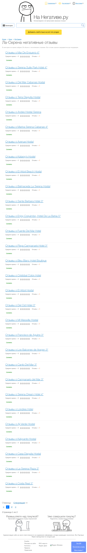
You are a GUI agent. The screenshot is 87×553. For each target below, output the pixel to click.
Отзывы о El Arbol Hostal (19, 290)
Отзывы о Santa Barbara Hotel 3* (24, 201)
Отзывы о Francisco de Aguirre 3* (24, 335)
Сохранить (9, 60)
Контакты (27, 546)
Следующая (19, 503)
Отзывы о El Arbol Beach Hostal (23, 171)
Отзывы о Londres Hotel (19, 409)
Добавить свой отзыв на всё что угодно (43, 32)
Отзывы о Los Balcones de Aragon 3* (26, 350)
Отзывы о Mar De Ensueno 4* (22, 53)
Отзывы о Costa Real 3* (19, 483)
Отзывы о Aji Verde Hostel (20, 424)
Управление (28, 550)
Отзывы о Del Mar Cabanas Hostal (25, 82)
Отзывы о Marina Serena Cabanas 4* (26, 127)
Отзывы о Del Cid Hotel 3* (20, 305)
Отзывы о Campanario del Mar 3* (24, 379)
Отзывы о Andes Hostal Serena (23, 112)
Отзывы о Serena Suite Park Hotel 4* (26, 67)
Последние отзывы (79, 547)
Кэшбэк (26, 541)
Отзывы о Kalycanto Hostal (20, 439)
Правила (27, 548)
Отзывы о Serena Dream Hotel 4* (24, 394)
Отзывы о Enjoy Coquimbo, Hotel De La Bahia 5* (33, 216)
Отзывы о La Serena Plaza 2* (22, 469)
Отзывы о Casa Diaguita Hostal (23, 454)
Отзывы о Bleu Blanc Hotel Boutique (26, 261)
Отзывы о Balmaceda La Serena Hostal (27, 186)
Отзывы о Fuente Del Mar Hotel (23, 231)
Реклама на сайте (30, 543)
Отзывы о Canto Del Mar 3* (21, 365)
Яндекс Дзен (43, 546)
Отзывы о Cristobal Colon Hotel (23, 275)
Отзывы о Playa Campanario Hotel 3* (26, 246)
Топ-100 (78, 543)
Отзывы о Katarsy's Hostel (20, 157)
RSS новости (43, 543)
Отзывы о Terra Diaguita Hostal (22, 97)
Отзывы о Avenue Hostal (19, 142)
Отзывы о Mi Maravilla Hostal (21, 320)
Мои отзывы (78, 550)
